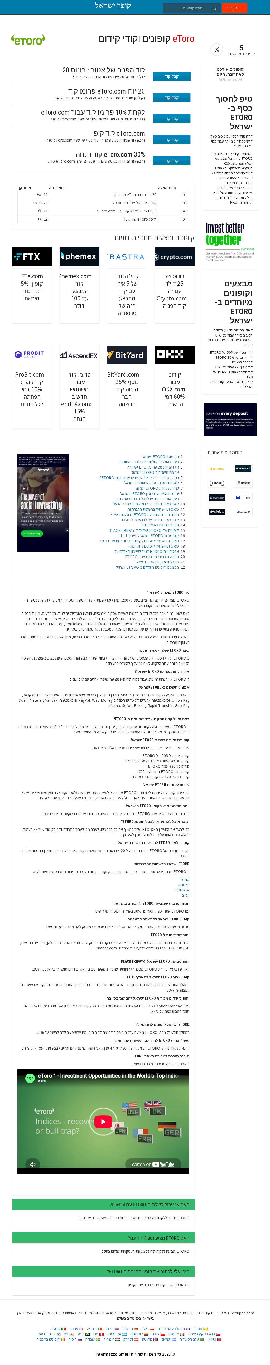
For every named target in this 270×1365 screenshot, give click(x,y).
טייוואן (212, 1339)
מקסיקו (174, 1334)
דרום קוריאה (47, 1334)
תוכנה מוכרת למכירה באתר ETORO (152, 556)
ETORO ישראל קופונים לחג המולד (153, 546)
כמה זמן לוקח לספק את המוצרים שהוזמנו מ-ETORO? (139, 477)
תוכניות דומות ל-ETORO (160, 525)
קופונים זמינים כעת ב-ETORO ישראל (151, 482)
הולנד (110, 1328)
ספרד (198, 1328)
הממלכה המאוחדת (171, 1328)
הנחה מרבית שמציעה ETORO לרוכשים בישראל (144, 514)
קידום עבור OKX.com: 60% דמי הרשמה (174, 389)
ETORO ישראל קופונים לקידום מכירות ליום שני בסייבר (139, 540)
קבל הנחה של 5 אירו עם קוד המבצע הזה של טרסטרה (127, 294)
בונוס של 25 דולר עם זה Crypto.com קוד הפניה (172, 290)
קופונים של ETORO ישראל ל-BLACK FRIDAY (144, 530)
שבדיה (90, 1339)
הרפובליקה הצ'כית (202, 1334)
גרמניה (128, 1328)
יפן (66, 1334)
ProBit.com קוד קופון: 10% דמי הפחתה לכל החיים (29, 389)
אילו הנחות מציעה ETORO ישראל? (153, 467)
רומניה (92, 1328)
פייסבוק (183, 884)
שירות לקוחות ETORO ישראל (157, 488)
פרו (96, 1334)
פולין (146, 1328)
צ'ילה (156, 1334)
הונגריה (109, 1339)
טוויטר (184, 879)
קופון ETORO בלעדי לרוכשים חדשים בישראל (146, 503)
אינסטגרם (182, 890)
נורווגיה (147, 1339)
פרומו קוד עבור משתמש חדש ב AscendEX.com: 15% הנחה (71, 396)
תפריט (232, 8)
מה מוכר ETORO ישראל (160, 456)
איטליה (55, 1328)
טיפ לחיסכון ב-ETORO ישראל (156, 561)
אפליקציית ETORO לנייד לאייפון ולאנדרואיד (147, 551)
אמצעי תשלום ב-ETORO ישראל (155, 472)
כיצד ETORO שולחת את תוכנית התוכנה (149, 461)
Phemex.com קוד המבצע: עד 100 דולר (74, 290)
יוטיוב (185, 895)
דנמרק (128, 1339)
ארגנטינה (114, 1334)
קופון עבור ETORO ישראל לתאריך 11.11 (148, 535)
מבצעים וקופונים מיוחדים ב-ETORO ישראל (147, 567)
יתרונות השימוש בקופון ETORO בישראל (149, 493)
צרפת (74, 1328)
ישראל (166, 1339)
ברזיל (81, 1334)
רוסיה (73, 1339)
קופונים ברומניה (49, 1339)
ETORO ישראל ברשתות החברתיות (153, 509)
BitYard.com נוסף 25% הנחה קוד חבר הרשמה (123, 389)
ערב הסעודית (190, 1339)
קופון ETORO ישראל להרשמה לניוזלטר (150, 519)
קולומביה (137, 1334)
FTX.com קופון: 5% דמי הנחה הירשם (32, 287)
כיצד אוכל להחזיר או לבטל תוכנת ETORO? (147, 498)
